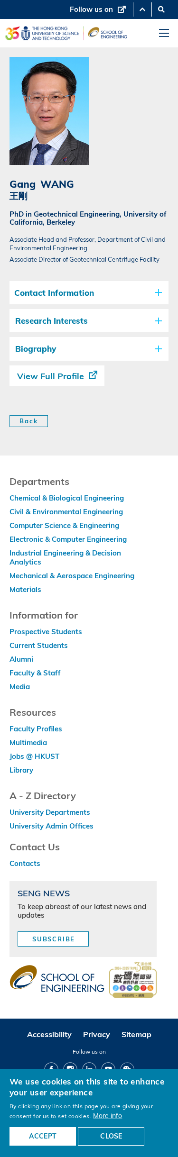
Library (21, 769)
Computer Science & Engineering (64, 525)
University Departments (49, 812)
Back (28, 421)
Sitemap (136, 1034)
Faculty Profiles (35, 728)
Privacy (96, 1034)
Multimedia (28, 742)
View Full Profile (50, 376)
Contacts (24, 863)
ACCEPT (42, 1136)
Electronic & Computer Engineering (68, 539)
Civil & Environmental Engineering (66, 511)
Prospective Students (45, 631)
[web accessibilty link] (133, 981)
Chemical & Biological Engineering (66, 497)
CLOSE (111, 1136)
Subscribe (53, 939)
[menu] (164, 33)
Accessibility (49, 1034)
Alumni (21, 659)
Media (19, 686)
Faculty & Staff (35, 672)
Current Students (38, 645)
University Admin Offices (51, 825)
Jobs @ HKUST (34, 756)
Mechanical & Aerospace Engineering (71, 575)
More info (107, 1115)
